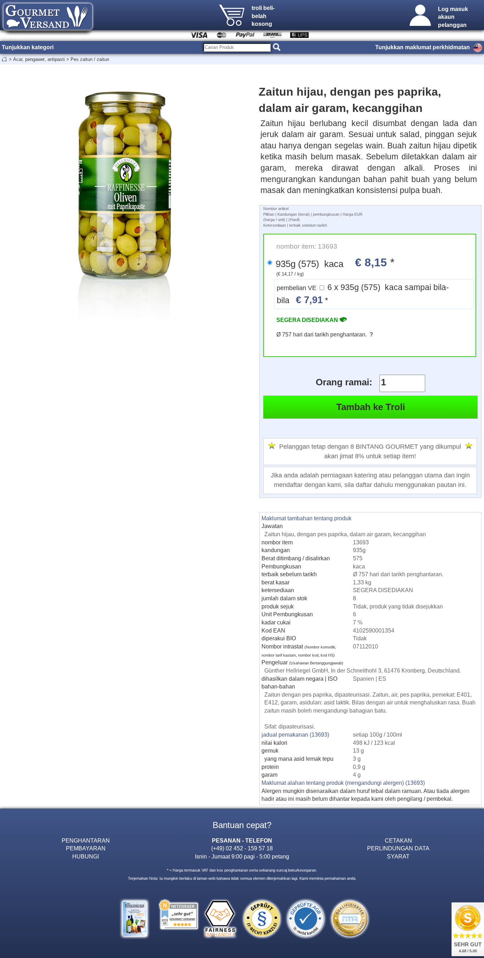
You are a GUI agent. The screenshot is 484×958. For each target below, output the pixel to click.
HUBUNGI (85, 856)
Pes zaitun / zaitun (90, 59)
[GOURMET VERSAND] (48, 33)
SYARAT (398, 856)
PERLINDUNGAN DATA (398, 848)
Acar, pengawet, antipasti (39, 59)
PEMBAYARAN (86, 848)
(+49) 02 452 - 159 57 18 (242, 848)
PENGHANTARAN (86, 840)
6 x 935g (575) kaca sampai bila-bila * (363, 294)
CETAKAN (398, 840)
